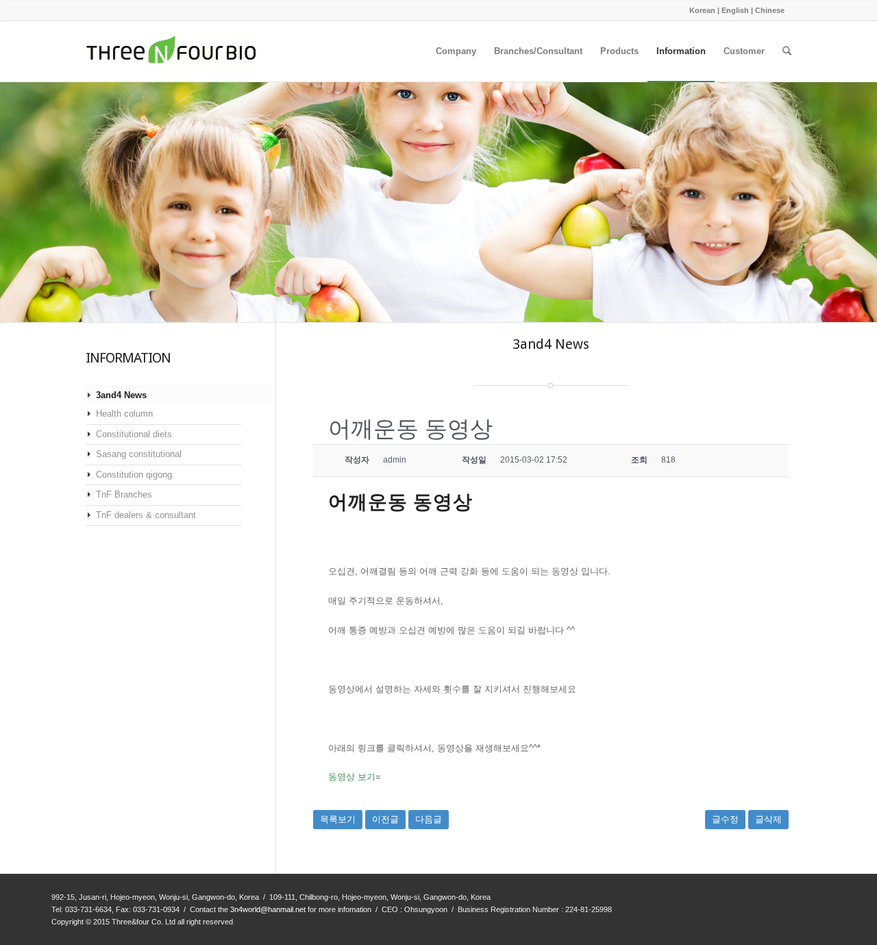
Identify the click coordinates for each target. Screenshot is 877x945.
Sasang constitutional (139, 454)
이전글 (385, 819)
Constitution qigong (134, 474)
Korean (702, 10)
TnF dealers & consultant (146, 515)
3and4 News (121, 395)
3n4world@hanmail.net (268, 909)
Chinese (770, 10)
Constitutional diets (134, 434)
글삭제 (768, 819)
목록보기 (338, 819)
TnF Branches (124, 494)
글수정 (725, 819)
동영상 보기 (351, 777)
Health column (124, 413)
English (735, 10)
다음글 (428, 819)
